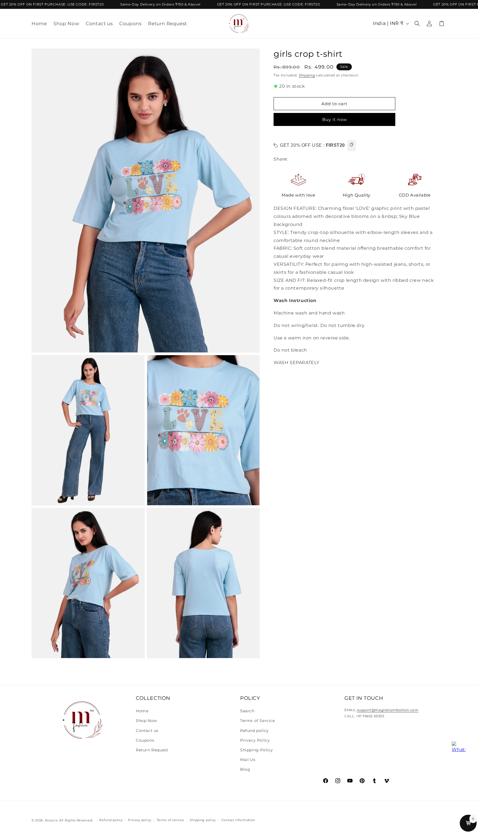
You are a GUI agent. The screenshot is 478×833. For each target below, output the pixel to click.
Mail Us (247, 759)
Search (247, 710)
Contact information (238, 820)
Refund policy (254, 730)
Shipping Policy (256, 749)
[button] (417, 23)
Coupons (145, 740)
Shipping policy (203, 820)
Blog (245, 769)
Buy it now (334, 119)
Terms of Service (257, 720)
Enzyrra (51, 820)
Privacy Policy (255, 740)
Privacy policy (139, 820)
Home (142, 710)
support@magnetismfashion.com (388, 710)
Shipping (307, 75)
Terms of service (170, 820)
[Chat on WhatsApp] (458, 748)
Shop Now (146, 720)
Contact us (147, 730)
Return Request (152, 749)
